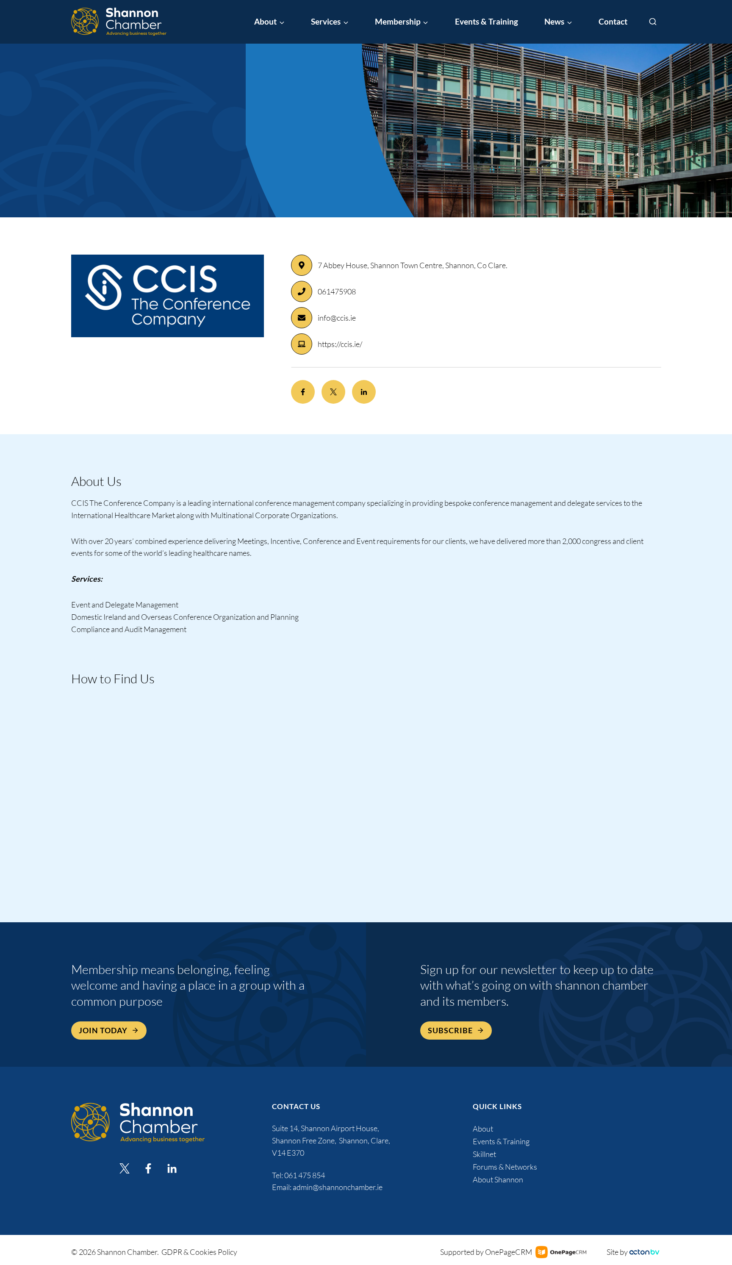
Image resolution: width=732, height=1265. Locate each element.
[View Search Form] (653, 22)
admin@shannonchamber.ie (338, 1187)
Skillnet (484, 1154)
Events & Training (486, 21)
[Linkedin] (172, 1168)
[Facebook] (148, 1168)
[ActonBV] (644, 1252)
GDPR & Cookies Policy (199, 1252)
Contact (613, 21)
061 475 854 (305, 1175)
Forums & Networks (505, 1166)
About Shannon (498, 1179)
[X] (124, 1168)
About (483, 1128)
